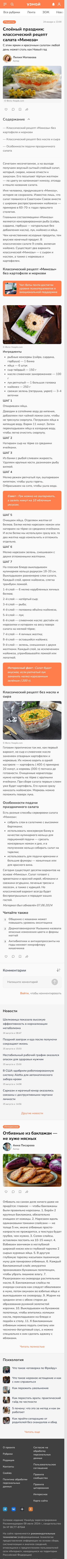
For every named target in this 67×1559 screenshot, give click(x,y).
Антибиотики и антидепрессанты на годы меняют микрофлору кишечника (34, 944)
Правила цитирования (41, 1486)
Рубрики (8, 1454)
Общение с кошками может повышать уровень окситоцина (30, 920)
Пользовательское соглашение (44, 1466)
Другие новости (32, 1113)
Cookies (7, 1473)
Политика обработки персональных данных (15, 1483)
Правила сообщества (40, 1476)
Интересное (40, 1494)
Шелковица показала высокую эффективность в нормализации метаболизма (25, 1024)
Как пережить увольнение (30, 1388)
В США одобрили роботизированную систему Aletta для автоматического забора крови (28, 1075)
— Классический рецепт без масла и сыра (31, 139)
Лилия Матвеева (24, 57)
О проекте (9, 1447)
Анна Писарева (23, 1145)
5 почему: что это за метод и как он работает (36, 1410)
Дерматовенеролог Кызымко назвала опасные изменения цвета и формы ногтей (35, 932)
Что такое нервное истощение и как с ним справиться (36, 1380)
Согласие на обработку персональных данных (42, 1453)
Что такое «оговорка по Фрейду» (34, 1368)
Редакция (8, 1460)
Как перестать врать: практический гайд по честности (36, 1400)
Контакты (8, 1466)
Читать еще (32, 1432)
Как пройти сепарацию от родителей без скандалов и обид (34, 1420)
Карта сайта (40, 1500)
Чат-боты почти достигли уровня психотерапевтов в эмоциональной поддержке (38, 288)
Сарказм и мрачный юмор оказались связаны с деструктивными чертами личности (28, 1095)
